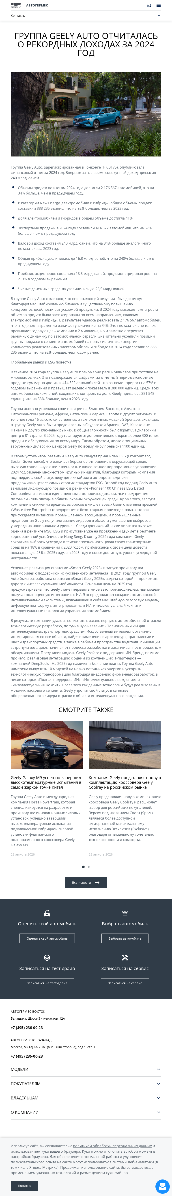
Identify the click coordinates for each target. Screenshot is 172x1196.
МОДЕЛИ (19, 1069)
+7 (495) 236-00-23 (27, 1027)
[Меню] (158, 5)
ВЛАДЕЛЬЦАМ (24, 1098)
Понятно (24, 1185)
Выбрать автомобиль (125, 938)
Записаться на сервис (125, 983)
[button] (83, 867)
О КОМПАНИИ (25, 1112)
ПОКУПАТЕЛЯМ (26, 1083)
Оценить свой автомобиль (47, 938)
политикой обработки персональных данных (112, 1145)
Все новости (81, 882)
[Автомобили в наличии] (149, 5)
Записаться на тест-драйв (47, 983)
